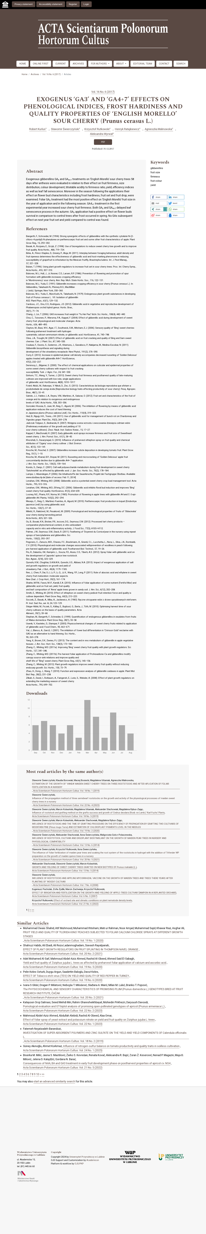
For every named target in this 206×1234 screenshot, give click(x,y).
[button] (159, 197)
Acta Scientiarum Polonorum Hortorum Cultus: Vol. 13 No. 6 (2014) (66, 845)
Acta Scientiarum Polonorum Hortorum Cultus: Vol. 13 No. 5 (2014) (65, 870)
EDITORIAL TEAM (142, 63)
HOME (22, 63)
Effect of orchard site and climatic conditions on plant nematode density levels (93, 900)
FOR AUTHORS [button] (99, 63)
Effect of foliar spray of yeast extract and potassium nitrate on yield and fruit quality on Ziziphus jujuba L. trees (89, 1019)
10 (37, 1074)
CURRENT (60, 63)
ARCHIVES (78, 63)
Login (86, 4)
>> (33, 910)
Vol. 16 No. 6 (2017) (51, 74)
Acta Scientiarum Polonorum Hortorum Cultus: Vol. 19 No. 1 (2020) (63, 940)
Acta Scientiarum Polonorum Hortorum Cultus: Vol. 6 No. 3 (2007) (64, 896)
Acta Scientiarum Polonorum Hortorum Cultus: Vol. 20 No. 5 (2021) (66, 859)
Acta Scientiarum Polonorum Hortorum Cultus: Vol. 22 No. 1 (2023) (62, 1023)
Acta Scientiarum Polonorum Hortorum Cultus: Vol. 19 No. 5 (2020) (62, 967)
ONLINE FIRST (40, 63)
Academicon (92, 1160)
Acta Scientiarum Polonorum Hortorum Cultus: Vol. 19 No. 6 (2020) (62, 980)
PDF (103, 142)
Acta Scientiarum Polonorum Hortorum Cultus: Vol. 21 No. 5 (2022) (62, 1067)
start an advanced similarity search (54, 1081)
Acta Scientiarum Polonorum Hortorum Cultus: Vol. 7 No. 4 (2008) (65, 885)
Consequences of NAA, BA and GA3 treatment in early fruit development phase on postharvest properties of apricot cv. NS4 (96, 1063)
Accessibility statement (50, 4)
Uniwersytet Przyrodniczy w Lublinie (87, 1156)
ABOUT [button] (120, 63)
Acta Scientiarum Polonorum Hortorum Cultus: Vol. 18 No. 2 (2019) (63, 1041)
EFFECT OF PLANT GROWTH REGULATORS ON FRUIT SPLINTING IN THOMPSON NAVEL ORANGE (80, 949)
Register (73, 4)
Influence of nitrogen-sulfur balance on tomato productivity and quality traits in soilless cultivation (121, 1046)
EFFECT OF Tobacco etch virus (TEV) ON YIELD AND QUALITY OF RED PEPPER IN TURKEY (76, 975)
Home (24, 74)
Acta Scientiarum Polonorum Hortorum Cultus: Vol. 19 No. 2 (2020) (66, 830)
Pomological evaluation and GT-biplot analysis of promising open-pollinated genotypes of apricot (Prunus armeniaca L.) (94, 1006)
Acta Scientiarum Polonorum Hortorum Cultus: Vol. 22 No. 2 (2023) (62, 1010)
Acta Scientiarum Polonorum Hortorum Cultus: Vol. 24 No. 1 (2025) (62, 1050)
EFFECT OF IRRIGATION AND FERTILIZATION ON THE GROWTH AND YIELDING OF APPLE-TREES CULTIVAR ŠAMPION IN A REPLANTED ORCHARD (104, 892)
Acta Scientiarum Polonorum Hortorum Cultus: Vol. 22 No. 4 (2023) (66, 805)
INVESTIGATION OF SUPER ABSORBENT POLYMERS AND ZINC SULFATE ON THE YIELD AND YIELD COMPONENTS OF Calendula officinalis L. (105, 1034)
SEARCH (180, 63)
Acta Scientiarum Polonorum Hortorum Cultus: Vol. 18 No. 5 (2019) (65, 816)
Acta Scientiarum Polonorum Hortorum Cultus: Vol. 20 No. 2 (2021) (62, 953)
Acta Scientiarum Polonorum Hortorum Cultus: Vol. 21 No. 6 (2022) (65, 904)
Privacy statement (24, 4)
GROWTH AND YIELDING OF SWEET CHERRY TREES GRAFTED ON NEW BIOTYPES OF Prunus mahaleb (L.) (84, 867)
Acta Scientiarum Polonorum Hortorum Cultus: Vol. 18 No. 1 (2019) (66, 790)
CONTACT (164, 63)
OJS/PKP (79, 1163)
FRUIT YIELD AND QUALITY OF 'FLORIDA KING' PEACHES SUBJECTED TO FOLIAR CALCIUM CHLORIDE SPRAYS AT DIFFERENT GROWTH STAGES (103, 934)
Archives (35, 74)
